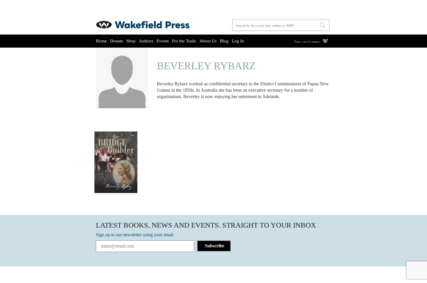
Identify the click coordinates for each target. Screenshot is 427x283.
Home (101, 41)
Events (163, 41)
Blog (224, 41)
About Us (208, 41)
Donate (116, 41)
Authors (146, 41)
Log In (238, 41)
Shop (131, 41)
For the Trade (184, 41)
